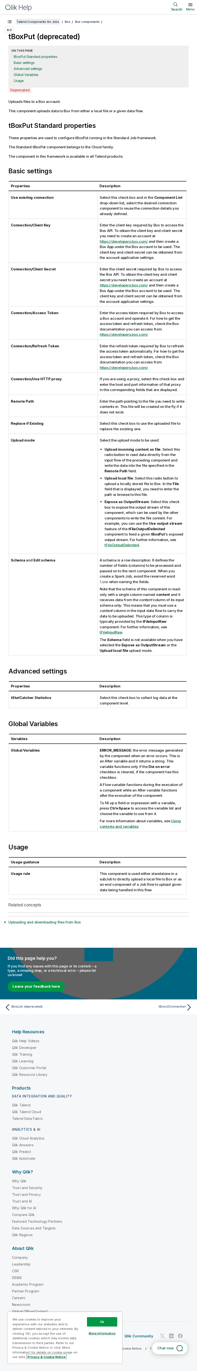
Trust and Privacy (26, 1194)
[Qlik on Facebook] (180, 1336)
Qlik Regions (22, 1235)
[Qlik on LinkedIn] (171, 1336)
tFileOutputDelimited (122, 545)
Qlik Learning (22, 1061)
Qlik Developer (24, 1048)
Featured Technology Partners (37, 1221)
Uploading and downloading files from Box (44, 922)
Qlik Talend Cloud (26, 1112)
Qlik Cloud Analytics (28, 1138)
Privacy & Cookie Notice (124, 1348)
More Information (102, 1333)
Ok (102, 1322)
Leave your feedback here (36, 986)
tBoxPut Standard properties (35, 57)
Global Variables (26, 75)
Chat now (165, 1348)
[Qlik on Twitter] (162, 1336)
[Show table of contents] (9, 21)
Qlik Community (138, 1336)
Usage (19, 81)
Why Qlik (19, 1181)
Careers (18, 1298)
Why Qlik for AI (24, 1208)
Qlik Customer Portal (29, 1068)
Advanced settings (28, 69)
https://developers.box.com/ (124, 241)
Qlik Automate (23, 1158)
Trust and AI (22, 1201)
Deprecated (20, 90)
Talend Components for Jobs (38, 22)
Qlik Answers (23, 1145)
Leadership (21, 1264)
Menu (190, 9)
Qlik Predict (21, 1152)
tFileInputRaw (111, 632)
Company (20, 1257)
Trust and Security (27, 1188)
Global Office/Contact (30, 1311)
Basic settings (24, 63)
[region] (65, 1337)
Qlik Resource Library (29, 1074)
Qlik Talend (21, 1105)
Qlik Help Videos (26, 1041)
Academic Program (28, 1284)
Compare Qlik (23, 1215)
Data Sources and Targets (33, 1228)
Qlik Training (22, 1054)
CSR (15, 1271)
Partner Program (25, 1291)
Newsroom (21, 1304)
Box (67, 22)
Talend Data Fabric (27, 1118)
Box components (87, 22)
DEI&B (17, 1278)
